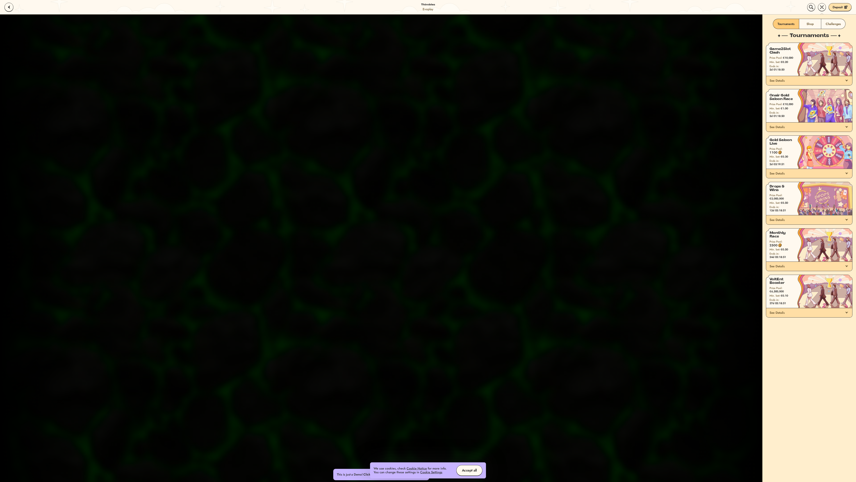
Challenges (833, 24)
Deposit (838, 7)
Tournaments (786, 24)
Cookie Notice (417, 468)
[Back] (8, 7)
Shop (810, 24)
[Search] (811, 7)
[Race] (822, 7)
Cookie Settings (431, 472)
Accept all (469, 470)
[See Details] (846, 80)
